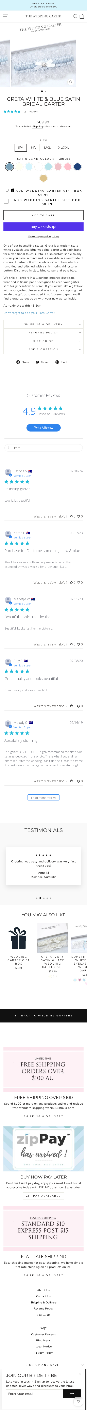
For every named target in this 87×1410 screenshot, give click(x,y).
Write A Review (43, 427)
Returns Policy (43, 332)
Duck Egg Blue (48, 167)
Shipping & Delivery (43, 324)
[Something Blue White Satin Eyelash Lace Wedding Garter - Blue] (84, 979)
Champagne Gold (43, 178)
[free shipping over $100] (43, 1069)
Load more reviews (43, 798)
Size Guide (43, 341)
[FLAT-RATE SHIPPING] (43, 1228)
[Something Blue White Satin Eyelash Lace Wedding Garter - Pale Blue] (74, 979)
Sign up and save (42, 1365)
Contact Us (43, 1296)
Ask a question (43, 349)
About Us (43, 1290)
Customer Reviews (43, 1334)
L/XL (47, 148)
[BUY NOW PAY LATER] (43, 1148)
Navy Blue (77, 167)
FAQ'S (44, 1328)
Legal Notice (43, 1346)
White (39, 167)
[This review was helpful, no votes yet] (71, 516)
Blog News (43, 1340)
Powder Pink (68, 167)
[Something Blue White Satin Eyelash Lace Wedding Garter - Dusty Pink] (79, 979)
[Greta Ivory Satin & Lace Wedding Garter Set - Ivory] (50, 976)
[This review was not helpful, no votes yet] (78, 516)
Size (43, 140)
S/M (20, 148)
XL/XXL (63, 148)
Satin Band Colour (43, 158)
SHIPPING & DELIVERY (43, 1116)
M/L (33, 148)
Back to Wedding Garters (46, 1015)
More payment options (43, 236)
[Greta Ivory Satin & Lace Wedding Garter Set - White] (54, 976)
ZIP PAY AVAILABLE (43, 1195)
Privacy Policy (43, 1353)
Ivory (19, 167)
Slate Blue (9, 167)
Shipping (37, 126)
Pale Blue (29, 167)
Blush (58, 167)
